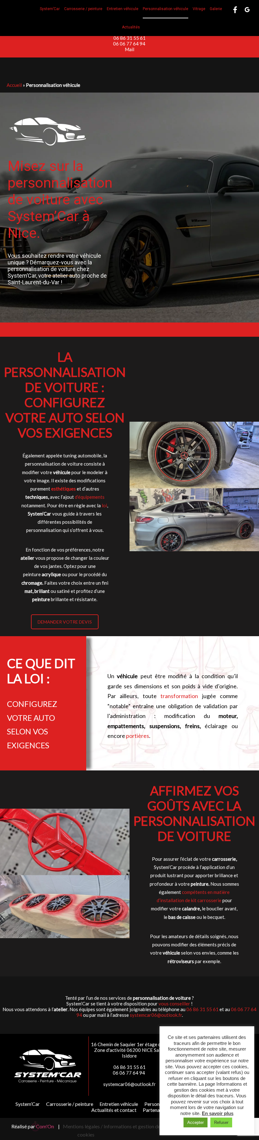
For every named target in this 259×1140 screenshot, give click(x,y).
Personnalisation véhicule (165, 9)
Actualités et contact (113, 1110)
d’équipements (90, 497)
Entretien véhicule (122, 9)
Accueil (14, 85)
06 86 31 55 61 (129, 38)
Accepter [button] (195, 1122)
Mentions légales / (83, 1126)
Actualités (131, 27)
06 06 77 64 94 (129, 43)
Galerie (216, 9)
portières (137, 735)
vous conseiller (174, 1003)
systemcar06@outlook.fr (156, 1015)
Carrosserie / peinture (83, 9)
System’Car (27, 1104)
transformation (179, 695)
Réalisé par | (35, 1126)
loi (104, 505)
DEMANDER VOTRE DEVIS (65, 621)
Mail (129, 49)
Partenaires (155, 1110)
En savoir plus (217, 1113)
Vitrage (199, 9)
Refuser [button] (221, 1122)
